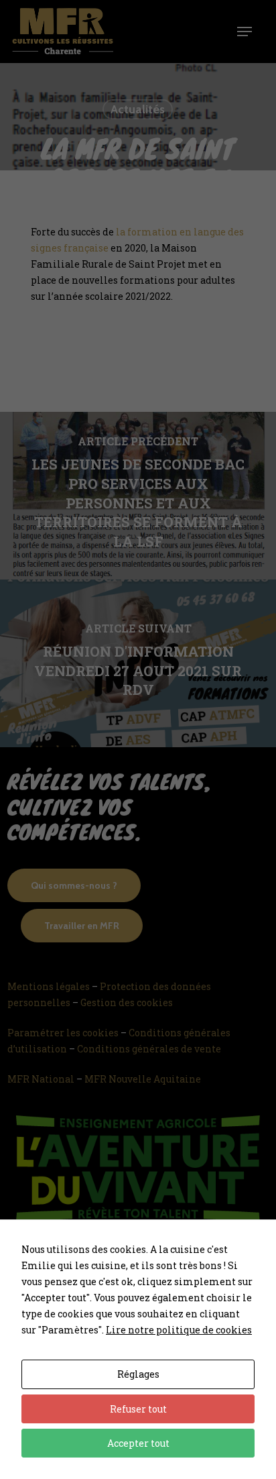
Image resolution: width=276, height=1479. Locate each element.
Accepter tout (138, 1443)
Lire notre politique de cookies (179, 1329)
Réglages (138, 1374)
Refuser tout (138, 1409)
